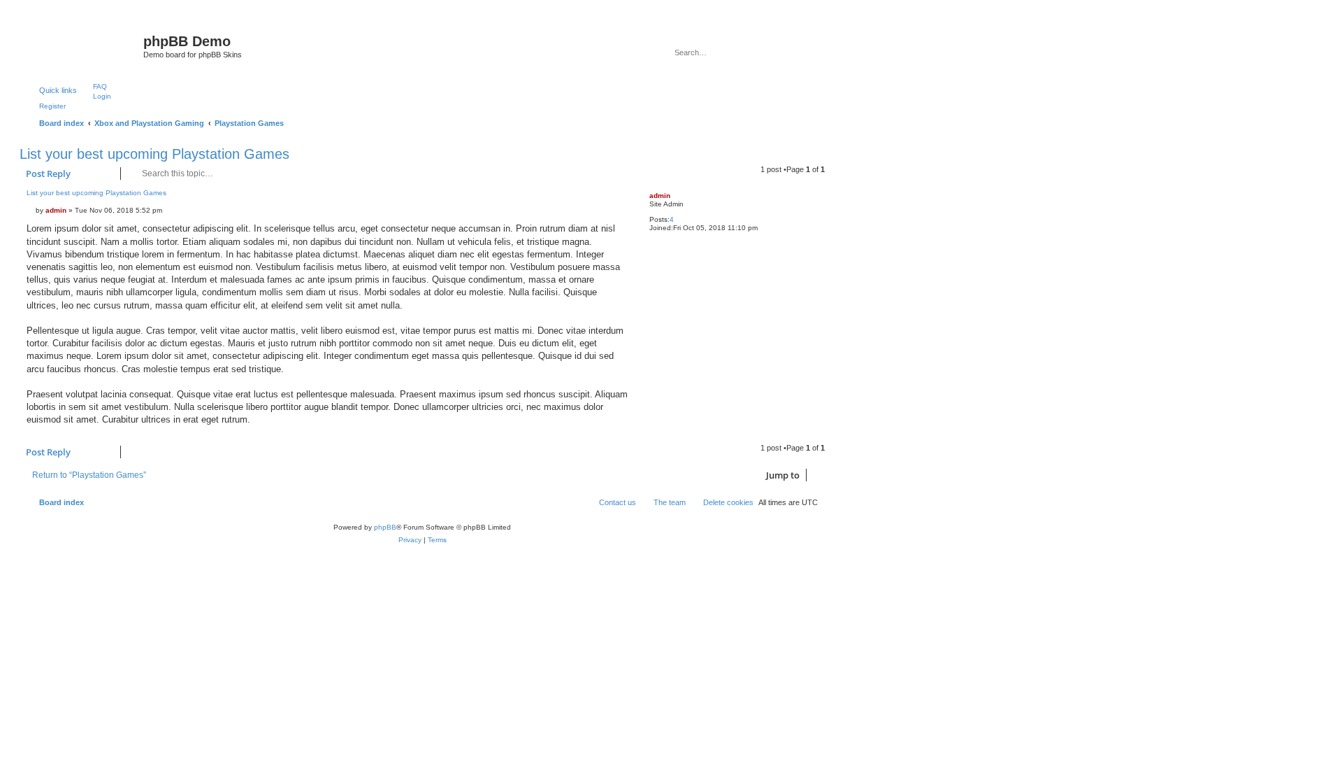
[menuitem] (93, 86)
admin (659, 195)
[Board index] (83, 45)
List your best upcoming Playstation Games (154, 154)
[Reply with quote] (616, 198)
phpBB (385, 527)
